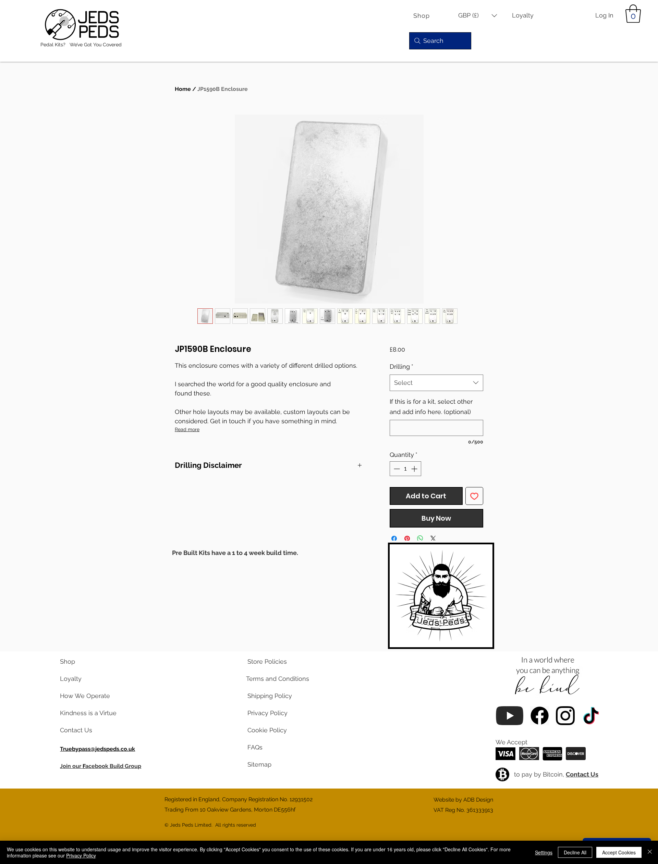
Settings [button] (543, 852)
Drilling (401, 366)
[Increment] (415, 469)
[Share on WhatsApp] (420, 538)
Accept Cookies (619, 852)
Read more (187, 429)
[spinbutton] (405, 469)
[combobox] (436, 383)
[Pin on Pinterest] (407, 538)
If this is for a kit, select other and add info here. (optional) (431, 406)
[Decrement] (396, 469)
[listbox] (478, 15)
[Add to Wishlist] (474, 496)
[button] (478, 15)
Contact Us (582, 774)
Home (183, 89)
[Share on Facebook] (394, 538)
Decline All (575, 852)
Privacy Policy (81, 855)
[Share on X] (433, 538)
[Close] (650, 852)
